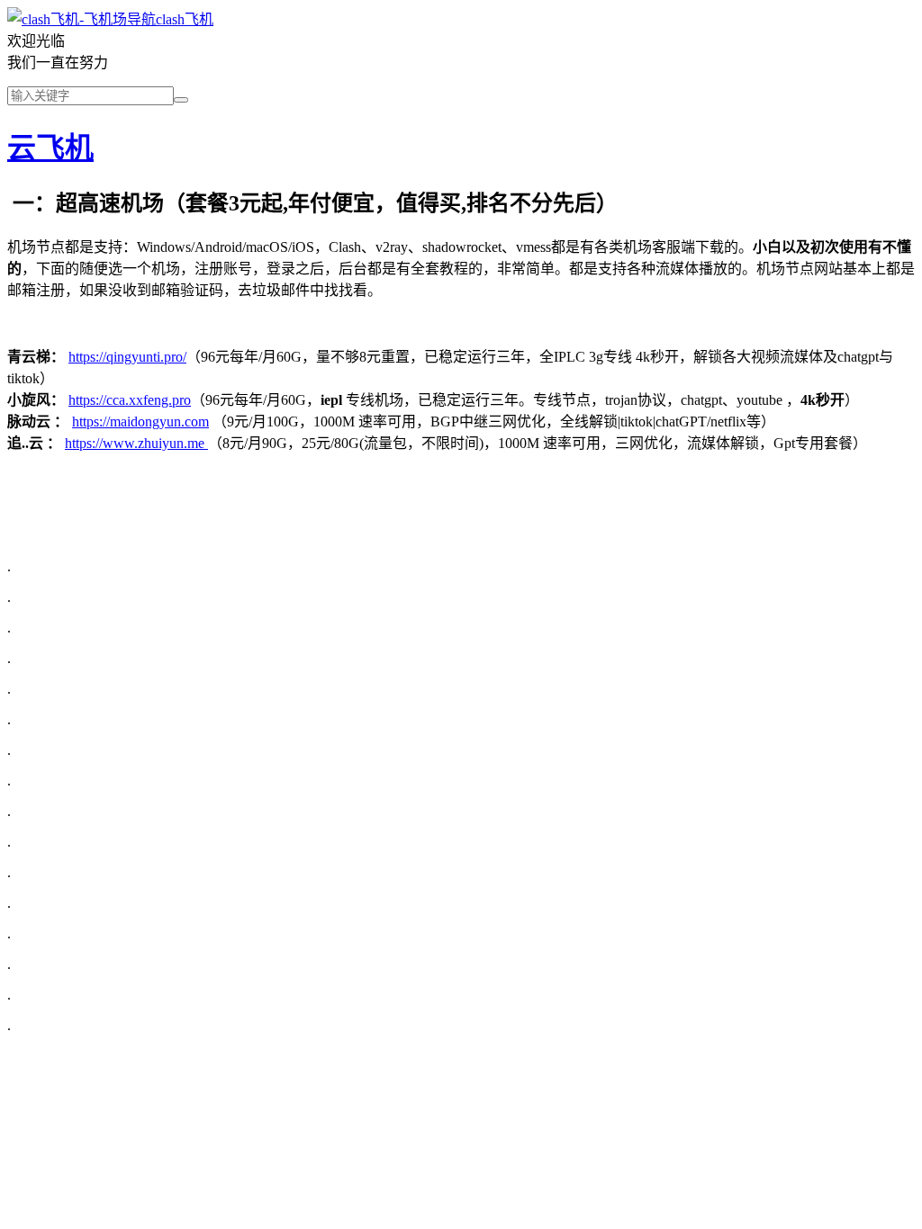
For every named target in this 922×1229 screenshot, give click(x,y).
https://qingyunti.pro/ (127, 356)
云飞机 (50, 147)
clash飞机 (184, 19)
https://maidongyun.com (140, 421)
